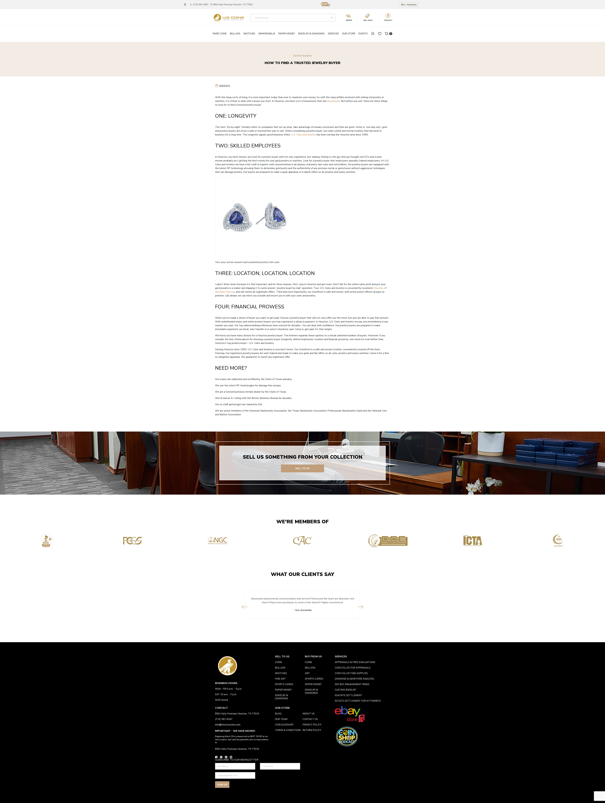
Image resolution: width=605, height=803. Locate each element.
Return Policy (311, 730)
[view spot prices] (185, 4)
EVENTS (363, 33)
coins (278, 662)
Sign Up (222, 784)
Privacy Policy (311, 724)
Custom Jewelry (345, 689)
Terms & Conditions (288, 730)
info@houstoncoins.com (227, 724)
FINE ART (280, 678)
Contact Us (310, 719)
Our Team (281, 719)
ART (307, 673)
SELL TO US (302, 468)
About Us (308, 713)
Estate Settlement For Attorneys (358, 700)
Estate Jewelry (302, 55)
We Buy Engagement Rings (352, 684)
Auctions (412, 4)
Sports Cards (284, 684)
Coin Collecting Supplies (351, 673)
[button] (244, 606)
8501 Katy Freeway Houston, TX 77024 (233, 4)
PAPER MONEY (283, 689)
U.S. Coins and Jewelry (303, 134)
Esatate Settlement (348, 695)
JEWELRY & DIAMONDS (281, 697)
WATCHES (281, 673)
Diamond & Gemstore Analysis (354, 678)
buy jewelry (333, 101)
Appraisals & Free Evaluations (355, 662)
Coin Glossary (284, 724)
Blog (278, 713)
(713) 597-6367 (200, 4)
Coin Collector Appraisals (353, 667)
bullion (280, 667)
